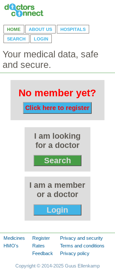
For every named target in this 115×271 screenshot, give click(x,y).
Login (41, 38)
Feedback (42, 253)
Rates (38, 245)
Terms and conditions (82, 245)
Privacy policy (74, 253)
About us (40, 29)
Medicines (14, 238)
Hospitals (73, 29)
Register (41, 238)
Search (16, 38)
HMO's (11, 245)
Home (13, 29)
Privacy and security (81, 238)
